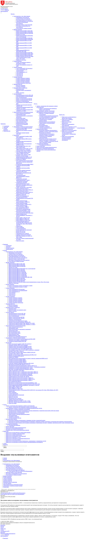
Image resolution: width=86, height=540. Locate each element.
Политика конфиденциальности (8, 533)
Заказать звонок (4, 8)
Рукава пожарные (18, 61)
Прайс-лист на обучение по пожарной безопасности (68, 128)
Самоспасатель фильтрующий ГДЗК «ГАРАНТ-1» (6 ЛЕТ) (24, 110)
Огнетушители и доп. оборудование (22, 16)
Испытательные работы (42, 129)
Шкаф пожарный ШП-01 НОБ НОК (24, 32)
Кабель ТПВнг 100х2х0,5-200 (23, 217)
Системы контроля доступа (45, 127)
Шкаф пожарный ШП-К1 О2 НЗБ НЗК (17, 274)
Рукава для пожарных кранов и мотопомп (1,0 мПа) (23, 63)
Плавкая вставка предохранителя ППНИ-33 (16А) (20, 346)
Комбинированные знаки (22, 123)
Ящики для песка (20, 92)
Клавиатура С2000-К (21, 159)
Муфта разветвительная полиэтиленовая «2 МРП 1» (22, 206)
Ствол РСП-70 (19, 74)
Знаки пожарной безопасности (23, 113)
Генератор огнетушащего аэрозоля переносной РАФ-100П (24, 128)
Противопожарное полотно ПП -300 (24, 95)
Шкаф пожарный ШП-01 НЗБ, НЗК (24, 30)
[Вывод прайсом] (9, 491)
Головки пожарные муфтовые (23, 79)
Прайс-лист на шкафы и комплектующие (67, 120)
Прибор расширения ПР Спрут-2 (23, 158)
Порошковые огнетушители (22, 17)
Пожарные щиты (20, 89)
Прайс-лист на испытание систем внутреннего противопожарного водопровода (68, 138)
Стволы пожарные (18, 67)
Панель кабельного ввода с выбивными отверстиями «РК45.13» (24, 189)
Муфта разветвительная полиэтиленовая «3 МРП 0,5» (23, 201)
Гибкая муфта (19, 226)
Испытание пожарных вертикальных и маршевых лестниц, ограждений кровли (48, 131)
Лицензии (5, 127)
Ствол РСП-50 (19, 73)
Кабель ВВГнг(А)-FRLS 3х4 (22, 218)
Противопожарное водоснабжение (47, 121)
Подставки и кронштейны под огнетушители (19, 260)
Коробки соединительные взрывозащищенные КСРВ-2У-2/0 (24, 156)
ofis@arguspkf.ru (4, 11)
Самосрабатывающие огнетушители (24, 21)
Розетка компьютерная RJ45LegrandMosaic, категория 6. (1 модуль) (24, 215)
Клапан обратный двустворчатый (24, 229)
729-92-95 (5, 10)
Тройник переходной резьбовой (23, 234)
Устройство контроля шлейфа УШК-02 (17, 360)
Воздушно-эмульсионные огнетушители (22, 23)
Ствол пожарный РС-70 (21, 72)
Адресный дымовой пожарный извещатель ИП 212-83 (23, 171)
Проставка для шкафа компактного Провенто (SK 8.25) (24, 185)
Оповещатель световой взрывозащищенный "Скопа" (23, 183)
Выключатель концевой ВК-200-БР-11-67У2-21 (19, 364)
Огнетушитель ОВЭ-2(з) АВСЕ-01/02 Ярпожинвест (20, 471)
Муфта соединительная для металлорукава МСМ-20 (22, 196)
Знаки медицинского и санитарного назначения (20, 329)
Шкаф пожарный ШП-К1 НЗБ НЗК (24, 38)
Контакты (82, 127)
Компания (3, 123)
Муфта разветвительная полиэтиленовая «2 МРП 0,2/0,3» (23, 204)
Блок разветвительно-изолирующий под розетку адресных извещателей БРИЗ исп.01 (24, 162)
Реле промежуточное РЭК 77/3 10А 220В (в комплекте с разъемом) (24, 149)
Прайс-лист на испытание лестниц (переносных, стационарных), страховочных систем (69, 133)
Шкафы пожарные (18, 29)
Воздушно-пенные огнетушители (24, 19)
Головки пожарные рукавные (23, 78)
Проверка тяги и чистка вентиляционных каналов (17, 430)
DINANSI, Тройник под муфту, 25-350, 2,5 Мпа (19, 400)
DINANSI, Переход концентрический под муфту (20, 402)
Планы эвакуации (41, 146)
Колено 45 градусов (20, 232)
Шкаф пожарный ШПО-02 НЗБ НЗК (24, 33)
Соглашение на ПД (5, 531)
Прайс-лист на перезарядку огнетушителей (68, 125)
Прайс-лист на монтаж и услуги (69, 126)
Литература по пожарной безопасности (22, 125)
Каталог (13, 13)
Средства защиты (18, 93)
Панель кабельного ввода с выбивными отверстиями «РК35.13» (24, 191)
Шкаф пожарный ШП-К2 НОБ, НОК (24, 53)
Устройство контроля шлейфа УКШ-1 (24, 164)
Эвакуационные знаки (21, 121)
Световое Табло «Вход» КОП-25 (23, 151)
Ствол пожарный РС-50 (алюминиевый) (21, 70)
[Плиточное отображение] (8, 491)
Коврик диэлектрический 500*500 (24, 98)
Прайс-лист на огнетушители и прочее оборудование (69, 117)
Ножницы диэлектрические (22, 101)
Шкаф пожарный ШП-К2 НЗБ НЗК (24, 52)
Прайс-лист (62, 114)
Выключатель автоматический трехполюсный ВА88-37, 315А (23, 210)
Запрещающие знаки (21, 114)
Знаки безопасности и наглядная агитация (23, 112)
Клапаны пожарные (20, 86)
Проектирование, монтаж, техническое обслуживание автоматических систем (45, 111)
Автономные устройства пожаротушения (23, 126)
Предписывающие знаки (22, 119)
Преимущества (6, 130)
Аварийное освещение (44, 126)
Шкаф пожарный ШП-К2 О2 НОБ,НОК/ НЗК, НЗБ (22, 51)
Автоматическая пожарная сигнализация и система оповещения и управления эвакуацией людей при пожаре (48, 117)
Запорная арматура (18, 84)
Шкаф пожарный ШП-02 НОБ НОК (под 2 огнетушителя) (24, 36)
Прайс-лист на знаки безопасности (66, 122)
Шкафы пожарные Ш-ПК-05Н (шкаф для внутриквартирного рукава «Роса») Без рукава (24, 57)
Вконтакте (5, 538)
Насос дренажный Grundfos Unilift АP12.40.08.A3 (20, 343)
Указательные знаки (20, 118)
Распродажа (16, 135)
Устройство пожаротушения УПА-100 (17, 341)
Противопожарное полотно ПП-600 (24, 96)
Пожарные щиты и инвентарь (20, 87)
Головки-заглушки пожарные (23, 81)
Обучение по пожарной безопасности (45, 148)
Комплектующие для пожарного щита (17, 309)
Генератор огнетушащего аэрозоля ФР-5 (18, 340)
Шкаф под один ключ (21, 59)
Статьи (78, 127)
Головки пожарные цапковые (23, 80)
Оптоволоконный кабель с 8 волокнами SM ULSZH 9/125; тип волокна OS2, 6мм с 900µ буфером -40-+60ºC (24, 223)
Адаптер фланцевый (21, 228)
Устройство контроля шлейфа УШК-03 (17, 362)
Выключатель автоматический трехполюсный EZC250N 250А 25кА (24, 212)
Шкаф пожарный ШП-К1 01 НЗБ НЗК (17, 272)
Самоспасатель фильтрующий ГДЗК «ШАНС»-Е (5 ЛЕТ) (24, 108)
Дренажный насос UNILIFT (22, 233)
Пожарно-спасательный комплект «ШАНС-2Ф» (20, 322)
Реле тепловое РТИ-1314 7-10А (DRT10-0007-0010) (23, 147)
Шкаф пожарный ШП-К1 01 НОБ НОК (18, 273)
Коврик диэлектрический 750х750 (24, 100)
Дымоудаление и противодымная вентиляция (19, 414)
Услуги (36, 103)
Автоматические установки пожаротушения (45, 120)
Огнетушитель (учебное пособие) (24, 28)
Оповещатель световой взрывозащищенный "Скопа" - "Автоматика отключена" (23, 180)
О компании (6, 126)
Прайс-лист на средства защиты (69, 130)
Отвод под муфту (20, 240)
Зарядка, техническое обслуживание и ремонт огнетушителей (48, 109)
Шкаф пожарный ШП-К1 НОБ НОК (24, 39)
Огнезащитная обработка (42, 143)
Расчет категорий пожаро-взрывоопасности (47, 147)
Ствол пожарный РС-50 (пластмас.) (24, 68)
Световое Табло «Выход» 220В (23, 154)
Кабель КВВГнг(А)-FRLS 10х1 (23, 220)
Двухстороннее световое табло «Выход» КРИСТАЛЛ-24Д (23, 153)
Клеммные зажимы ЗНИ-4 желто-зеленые (18, 345)
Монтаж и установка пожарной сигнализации (19, 409)
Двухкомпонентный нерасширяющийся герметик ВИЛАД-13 (22, 176)
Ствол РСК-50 (19, 75)
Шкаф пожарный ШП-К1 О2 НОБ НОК (18, 275)
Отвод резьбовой (20, 227)
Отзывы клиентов (5, 129)
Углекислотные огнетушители (23, 18)
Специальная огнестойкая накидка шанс (18, 320)
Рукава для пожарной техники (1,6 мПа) (18, 286)
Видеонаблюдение (43, 125)
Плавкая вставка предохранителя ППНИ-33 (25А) (20, 347)
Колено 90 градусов (20, 231)
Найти (5, 447)
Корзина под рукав (20, 34)
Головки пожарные (18, 76)
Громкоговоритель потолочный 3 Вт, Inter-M (19, 376)
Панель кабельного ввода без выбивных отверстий (23, 194)
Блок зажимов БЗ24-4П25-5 (22, 208)
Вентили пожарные (20, 85)
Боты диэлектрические (21, 97)
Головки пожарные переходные (23, 83)
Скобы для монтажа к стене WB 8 (24, 187)
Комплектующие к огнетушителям (24, 24)
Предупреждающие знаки (22, 120)
